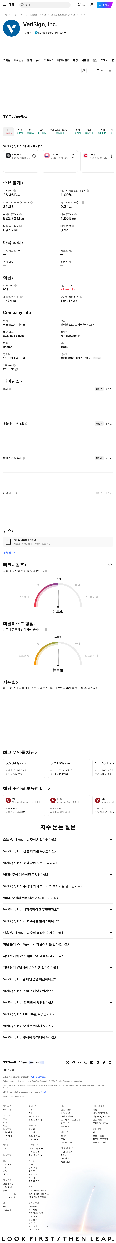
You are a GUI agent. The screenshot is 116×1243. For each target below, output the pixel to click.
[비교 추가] (34, 156)
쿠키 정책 (33, 1216)
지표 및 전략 (67, 1151)
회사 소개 (33, 1164)
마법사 (64, 1155)
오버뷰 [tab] (6, 60)
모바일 (6, 1206)
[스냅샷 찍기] (84, 70)
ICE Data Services (37, 1077)
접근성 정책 (34, 1219)
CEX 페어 (7, 1132)
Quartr (44, 1092)
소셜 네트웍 (66, 1109)
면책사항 (33, 1209)
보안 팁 (32, 1223)
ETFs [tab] (104, 60)
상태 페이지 (34, 1229)
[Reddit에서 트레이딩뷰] (110, 1062)
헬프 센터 (33, 1174)
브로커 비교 (34, 1135)
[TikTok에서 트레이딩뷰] (104, 1062)
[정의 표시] (14, 190)
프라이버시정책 (36, 1213)
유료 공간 (65, 1161)
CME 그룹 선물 (36, 1148)
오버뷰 (32, 1129)
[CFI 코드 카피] (16, 369)
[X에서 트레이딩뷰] (68, 1062)
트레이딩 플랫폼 (100, 1123)
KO (83, 4)
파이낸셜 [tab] (19, 60)
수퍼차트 (7, 1109)
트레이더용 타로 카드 (39, 1193)
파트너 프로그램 (100, 1139)
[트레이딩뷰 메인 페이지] (12, 5)
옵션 (5, 1190)
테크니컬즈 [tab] (63, 60)
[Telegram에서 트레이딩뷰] (98, 1062)
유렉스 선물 (34, 1151)
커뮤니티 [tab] (49, 60)
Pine (5, 1139)
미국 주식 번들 (35, 1155)
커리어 (32, 1177)
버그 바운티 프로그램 (39, 1226)
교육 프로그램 (99, 1142)
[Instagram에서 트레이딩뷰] (86, 1062)
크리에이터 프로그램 (71, 1119)
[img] (65, 32)
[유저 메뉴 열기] (92, 5)
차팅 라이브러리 (100, 1113)
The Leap (33, 1139)
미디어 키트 (34, 1181)
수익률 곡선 (8, 1187)
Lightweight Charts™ (103, 1116)
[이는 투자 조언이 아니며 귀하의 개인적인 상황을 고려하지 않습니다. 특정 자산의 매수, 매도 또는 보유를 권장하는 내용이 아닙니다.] (46, 571)
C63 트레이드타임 (37, 1197)
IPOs (5, 1174)
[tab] (99, 389)
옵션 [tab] (94, 60)
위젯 (95, 1109)
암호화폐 (7, 1129)
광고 (95, 1132)
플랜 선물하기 (35, 1119)
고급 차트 (97, 1119)
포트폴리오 (8, 1183)
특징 (31, 1109)
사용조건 (33, 1206)
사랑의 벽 (65, 1113)
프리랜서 (65, 1158)
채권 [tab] (112, 60)
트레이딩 (65, 1135)
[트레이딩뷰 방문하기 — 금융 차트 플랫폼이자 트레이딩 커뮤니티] (15, 116)
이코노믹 (7, 1164)
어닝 (5, 1167)
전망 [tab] (75, 60)
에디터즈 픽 (66, 1142)
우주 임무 (33, 1167)
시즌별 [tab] (85, 60)
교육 (63, 1139)
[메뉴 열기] (4, 5)
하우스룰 (65, 1123)
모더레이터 (66, 1126)
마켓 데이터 (34, 1116)
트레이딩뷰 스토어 (37, 1190)
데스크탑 (7, 1209)
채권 (5, 1125)
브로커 (32, 1132)
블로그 (32, 1171)
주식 (5, 1119)
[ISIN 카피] (90, 358)
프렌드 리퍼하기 (68, 1116)
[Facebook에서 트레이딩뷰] (74, 1062)
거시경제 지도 (9, 1193)
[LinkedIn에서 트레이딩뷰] (92, 1062)
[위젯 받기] (90, 70)
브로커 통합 (98, 1135)
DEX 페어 (7, 1135)
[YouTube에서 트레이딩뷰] (80, 1062)
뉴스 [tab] (38, 60)
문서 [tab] (29, 60)
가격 (31, 1113)
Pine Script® (9, 1197)
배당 (5, 1171)
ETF (5, 1122)
